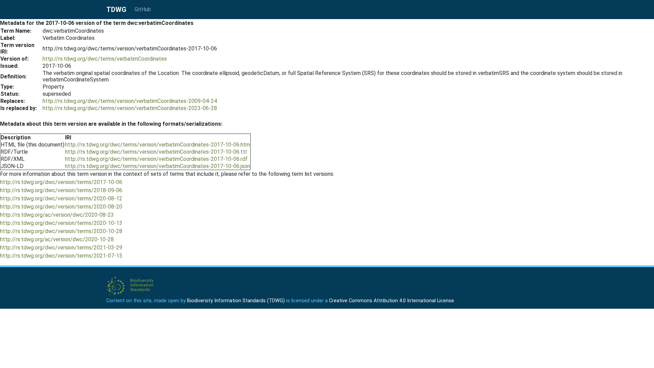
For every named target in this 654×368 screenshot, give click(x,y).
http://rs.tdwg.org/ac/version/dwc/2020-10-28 (57, 239)
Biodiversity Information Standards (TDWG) (236, 301)
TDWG (116, 9)
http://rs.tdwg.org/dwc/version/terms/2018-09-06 (61, 190)
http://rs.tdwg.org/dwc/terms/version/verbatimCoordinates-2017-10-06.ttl (156, 152)
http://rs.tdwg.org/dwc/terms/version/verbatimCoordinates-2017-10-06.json (157, 166)
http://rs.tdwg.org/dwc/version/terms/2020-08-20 (61, 206)
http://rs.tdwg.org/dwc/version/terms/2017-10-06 (61, 182)
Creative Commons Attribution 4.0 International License (391, 301)
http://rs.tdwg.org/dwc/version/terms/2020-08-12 (61, 198)
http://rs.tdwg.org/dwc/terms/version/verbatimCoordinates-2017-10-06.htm (157, 144)
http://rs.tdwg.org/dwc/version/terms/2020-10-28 (61, 231)
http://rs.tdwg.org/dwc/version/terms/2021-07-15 (61, 255)
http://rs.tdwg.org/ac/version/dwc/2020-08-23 (57, 215)
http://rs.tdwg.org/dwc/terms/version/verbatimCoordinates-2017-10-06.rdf (156, 159)
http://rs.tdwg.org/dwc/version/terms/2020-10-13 (61, 223)
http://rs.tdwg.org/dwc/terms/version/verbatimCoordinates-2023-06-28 (130, 108)
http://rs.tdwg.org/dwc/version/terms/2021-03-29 (61, 247)
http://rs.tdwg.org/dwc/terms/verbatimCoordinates (105, 59)
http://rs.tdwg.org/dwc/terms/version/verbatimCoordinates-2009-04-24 (130, 101)
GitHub (143, 9)
